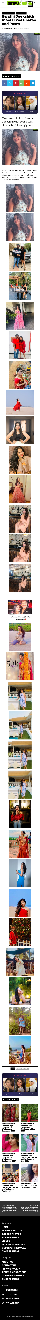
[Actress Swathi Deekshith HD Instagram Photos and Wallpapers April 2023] (10, 1173)
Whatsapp (12, 1303)
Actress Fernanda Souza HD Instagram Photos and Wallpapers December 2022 (29, 1209)
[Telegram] (32, 83)
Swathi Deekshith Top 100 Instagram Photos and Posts (29, 1185)
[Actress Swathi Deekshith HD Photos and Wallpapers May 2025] (29, 1113)
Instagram (12, 1298)
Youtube (11, 1294)
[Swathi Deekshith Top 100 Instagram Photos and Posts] (29, 1173)
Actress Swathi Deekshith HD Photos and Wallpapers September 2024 (9, 1157)
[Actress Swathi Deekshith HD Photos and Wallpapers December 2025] (10, 1113)
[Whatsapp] (2, 1303)
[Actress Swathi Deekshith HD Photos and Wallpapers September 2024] (10, 1143)
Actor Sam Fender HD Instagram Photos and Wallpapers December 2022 (9, 1209)
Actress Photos (8, 13)
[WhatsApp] (21, 83)
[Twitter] (10, 83)
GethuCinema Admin (10, 28)
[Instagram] (2, 1298)
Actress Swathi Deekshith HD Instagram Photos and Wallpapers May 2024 (29, 1157)
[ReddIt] (27, 83)
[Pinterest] (16, 83)
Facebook (12, 1290)
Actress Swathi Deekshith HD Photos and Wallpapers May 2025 (28, 1127)
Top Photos (21, 13)
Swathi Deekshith (22, 1068)
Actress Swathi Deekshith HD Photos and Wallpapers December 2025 (8, 1127)
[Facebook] (4, 83)
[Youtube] (2, 1294)
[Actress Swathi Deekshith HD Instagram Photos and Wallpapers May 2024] (29, 1143)
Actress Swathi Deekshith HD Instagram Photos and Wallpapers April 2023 (10, 1187)
